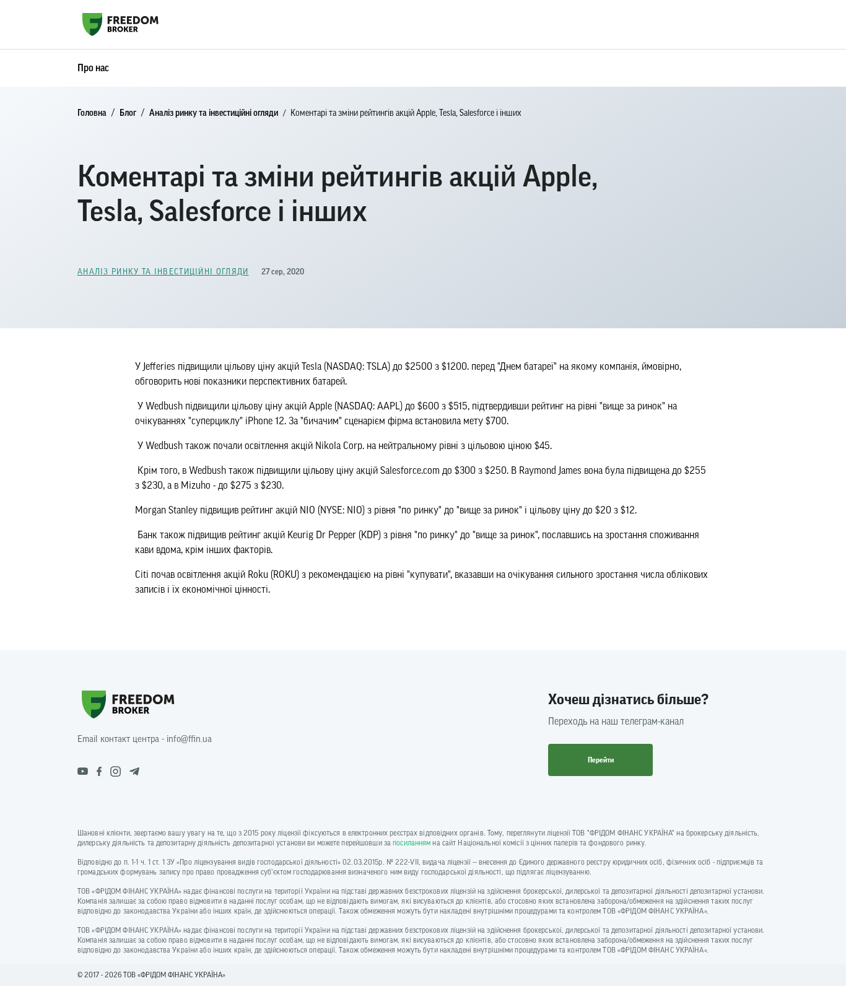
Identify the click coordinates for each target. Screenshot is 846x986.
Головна (92, 113)
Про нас (93, 68)
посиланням (411, 843)
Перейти (601, 760)
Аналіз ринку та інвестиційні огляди (213, 113)
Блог (128, 113)
